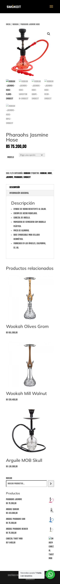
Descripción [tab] (15, 187)
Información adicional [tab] (19, 193)
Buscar (9, 478)
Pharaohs (18, 177)
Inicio (8, 24)
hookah (15, 24)
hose (50, 173)
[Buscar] (51, 483)
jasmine (9, 177)
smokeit (27, 177)
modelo (10, 157)
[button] (49, 34)
